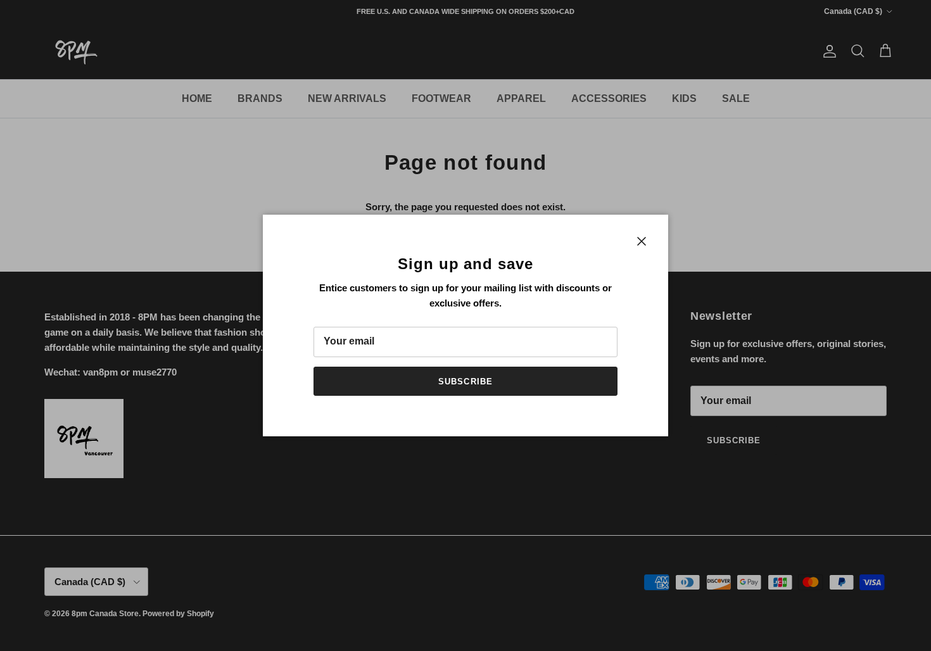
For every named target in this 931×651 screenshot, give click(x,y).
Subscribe (465, 381)
